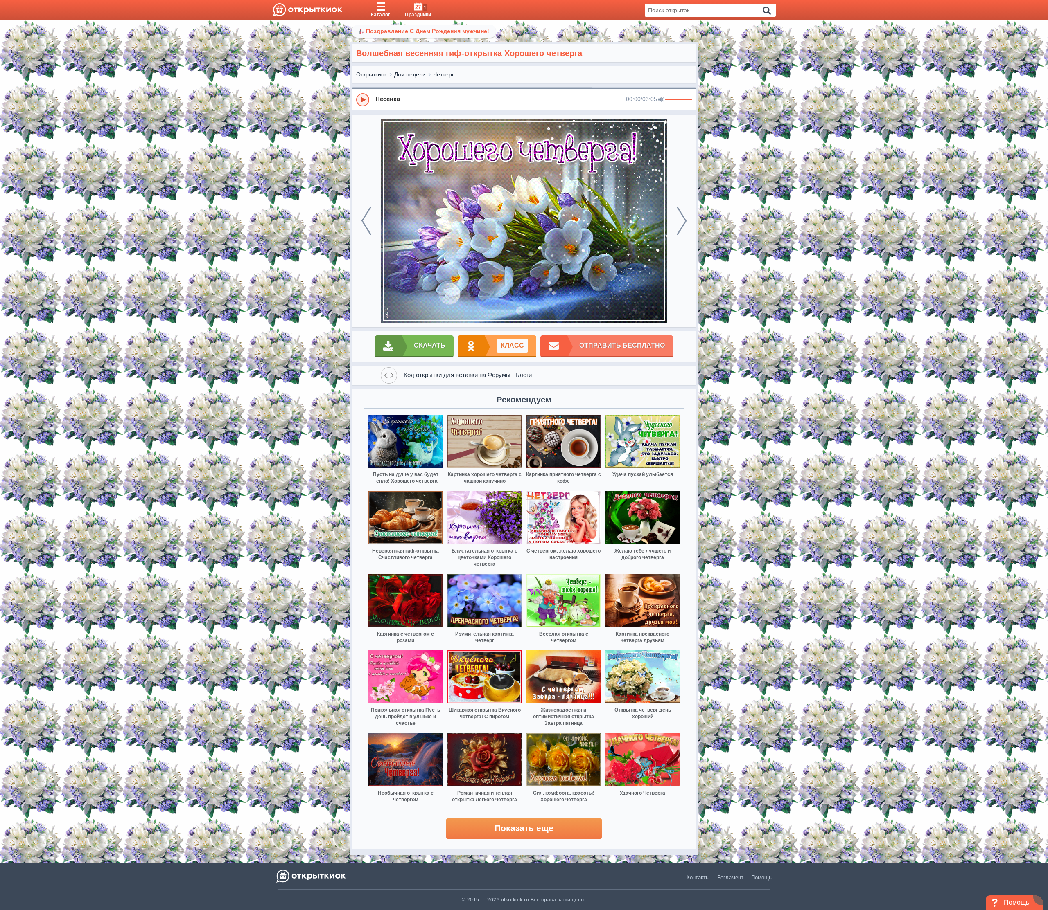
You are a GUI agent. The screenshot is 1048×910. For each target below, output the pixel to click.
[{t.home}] (311, 876)
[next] (681, 221)
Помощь (761, 877)
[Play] (362, 99)
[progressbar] (678, 100)
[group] (524, 99)
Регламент (730, 877)
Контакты (698, 877)
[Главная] (307, 10)
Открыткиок (371, 74)
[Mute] (661, 100)
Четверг (443, 74)
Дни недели (410, 74)
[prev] (366, 221)
